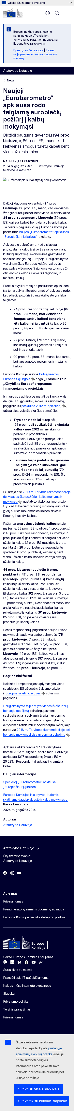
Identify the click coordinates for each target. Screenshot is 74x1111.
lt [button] (47, 13)
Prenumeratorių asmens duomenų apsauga (33, 909)
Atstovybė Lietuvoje (17, 825)
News (10, 80)
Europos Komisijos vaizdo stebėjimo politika (34, 917)
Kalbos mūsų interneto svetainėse (27, 986)
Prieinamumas (13, 901)
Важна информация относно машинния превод (35, 54)
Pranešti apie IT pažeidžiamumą (26, 978)
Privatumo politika (15, 1001)
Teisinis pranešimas (17, 1009)
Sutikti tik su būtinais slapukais (42, 1101)
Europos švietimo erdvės (23, 693)
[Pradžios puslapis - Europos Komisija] (12, 12)
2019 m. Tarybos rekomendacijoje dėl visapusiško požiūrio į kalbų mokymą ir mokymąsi (37, 496)
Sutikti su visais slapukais (38, 1089)
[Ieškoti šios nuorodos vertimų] (33, 379)
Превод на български (28, 50)
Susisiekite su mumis (17, 970)
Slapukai (9, 993)
